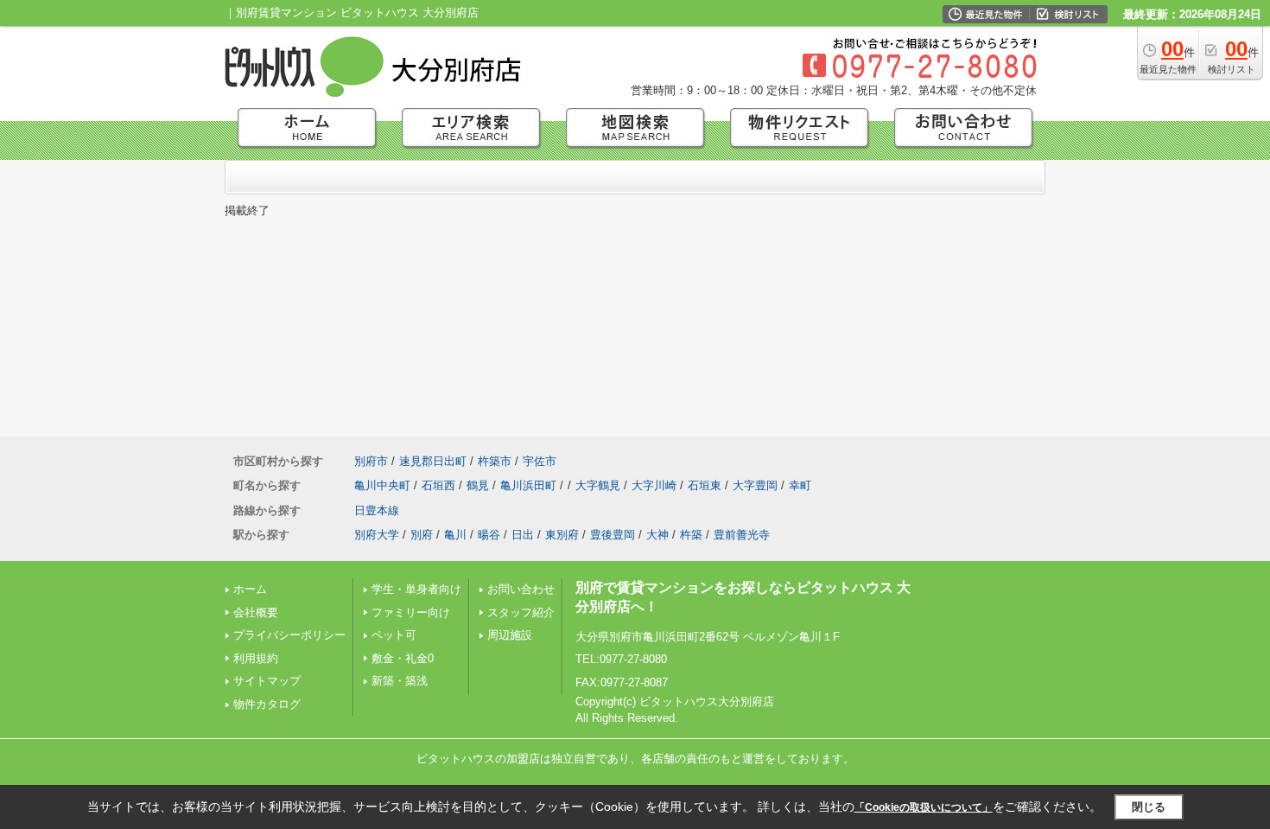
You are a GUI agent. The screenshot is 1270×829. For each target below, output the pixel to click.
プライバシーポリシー (289, 634)
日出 (522, 534)
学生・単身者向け (416, 589)
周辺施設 (509, 634)
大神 (657, 534)
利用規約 (255, 658)
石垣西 (438, 485)
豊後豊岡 (612, 534)
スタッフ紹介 (521, 612)
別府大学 (376, 534)
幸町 (800, 485)
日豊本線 (376, 510)
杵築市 (494, 461)
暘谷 (489, 534)
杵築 (691, 534)
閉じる (1148, 806)
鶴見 (478, 485)
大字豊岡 (755, 485)
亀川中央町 (382, 485)
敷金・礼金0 (402, 658)
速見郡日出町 (433, 461)
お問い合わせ (521, 589)
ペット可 (393, 634)
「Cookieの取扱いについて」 (923, 807)
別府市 (371, 461)
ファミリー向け (410, 612)
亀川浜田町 (528, 485)
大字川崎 (654, 485)
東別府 (562, 534)
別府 (421, 534)
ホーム (250, 589)
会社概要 (255, 612)
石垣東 (704, 485)
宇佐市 (539, 461)
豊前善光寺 (742, 534)
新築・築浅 (399, 680)
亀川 (455, 534)
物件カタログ (267, 704)
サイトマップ (267, 680)
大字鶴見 (597, 485)
